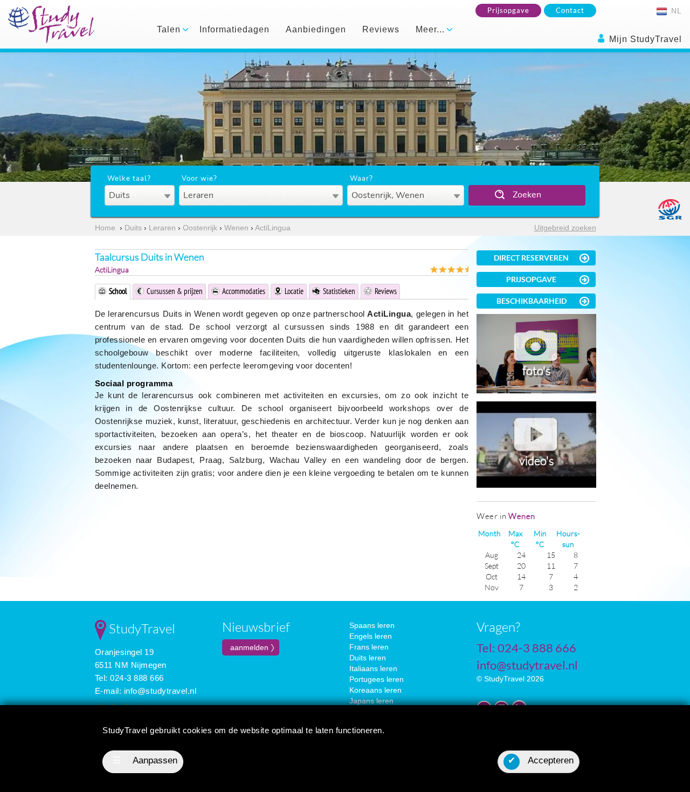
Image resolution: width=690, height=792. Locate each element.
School (118, 291)
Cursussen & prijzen (175, 291)
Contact (570, 10)
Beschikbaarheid (531, 300)
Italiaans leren (373, 668)
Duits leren (367, 657)
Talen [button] (170, 29)
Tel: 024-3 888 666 (129, 677)
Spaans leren (372, 625)
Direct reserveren (531, 257)
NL (675, 10)
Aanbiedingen (316, 29)
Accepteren (541, 760)
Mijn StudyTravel (644, 39)
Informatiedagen (234, 29)
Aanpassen (145, 760)
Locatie (294, 291)
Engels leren (370, 636)
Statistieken (339, 291)
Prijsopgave (508, 10)
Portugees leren (376, 679)
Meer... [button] (431, 29)
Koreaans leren (375, 690)
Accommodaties (243, 291)
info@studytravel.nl (160, 690)
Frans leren (369, 647)
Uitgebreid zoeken (565, 227)
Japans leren (371, 701)
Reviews (380, 29)
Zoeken (527, 195)
